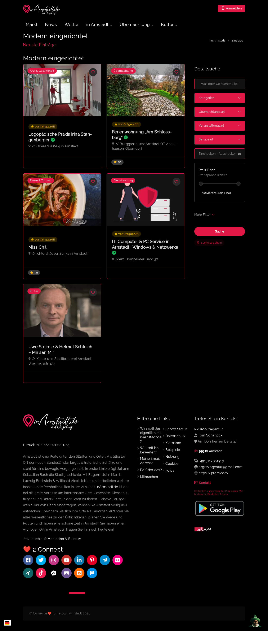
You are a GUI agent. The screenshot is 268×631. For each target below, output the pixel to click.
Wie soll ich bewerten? (149, 450)
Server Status (176, 429)
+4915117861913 (211, 461)
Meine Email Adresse (150, 461)
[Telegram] (105, 560)
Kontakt (205, 483)
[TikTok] (41, 573)
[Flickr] (117, 560)
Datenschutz (175, 436)
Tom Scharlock (210, 435)
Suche (219, 231)
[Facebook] (28, 560)
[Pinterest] (92, 560)
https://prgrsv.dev (213, 473)
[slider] (201, 184)
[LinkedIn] (79, 560)
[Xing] (28, 573)
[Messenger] (54, 573)
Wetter (71, 24)
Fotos (169, 471)
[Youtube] (66, 560)
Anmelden (233, 8)
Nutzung (172, 457)
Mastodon (56, 539)
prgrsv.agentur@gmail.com (220, 467)
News (51, 24)
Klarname (173, 443)
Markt (31, 24)
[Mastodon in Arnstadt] (92, 573)
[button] (219, 98)
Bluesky (74, 539)
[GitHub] (66, 573)
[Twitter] (41, 560)
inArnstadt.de (107, 487)
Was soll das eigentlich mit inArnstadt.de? (151, 435)
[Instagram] (54, 560)
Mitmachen (149, 477)
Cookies (171, 464)
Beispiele (172, 450)
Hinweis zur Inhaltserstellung (46, 445)
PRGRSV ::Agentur (208, 429)
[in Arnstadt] (41, 10)
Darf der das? (151, 470)
